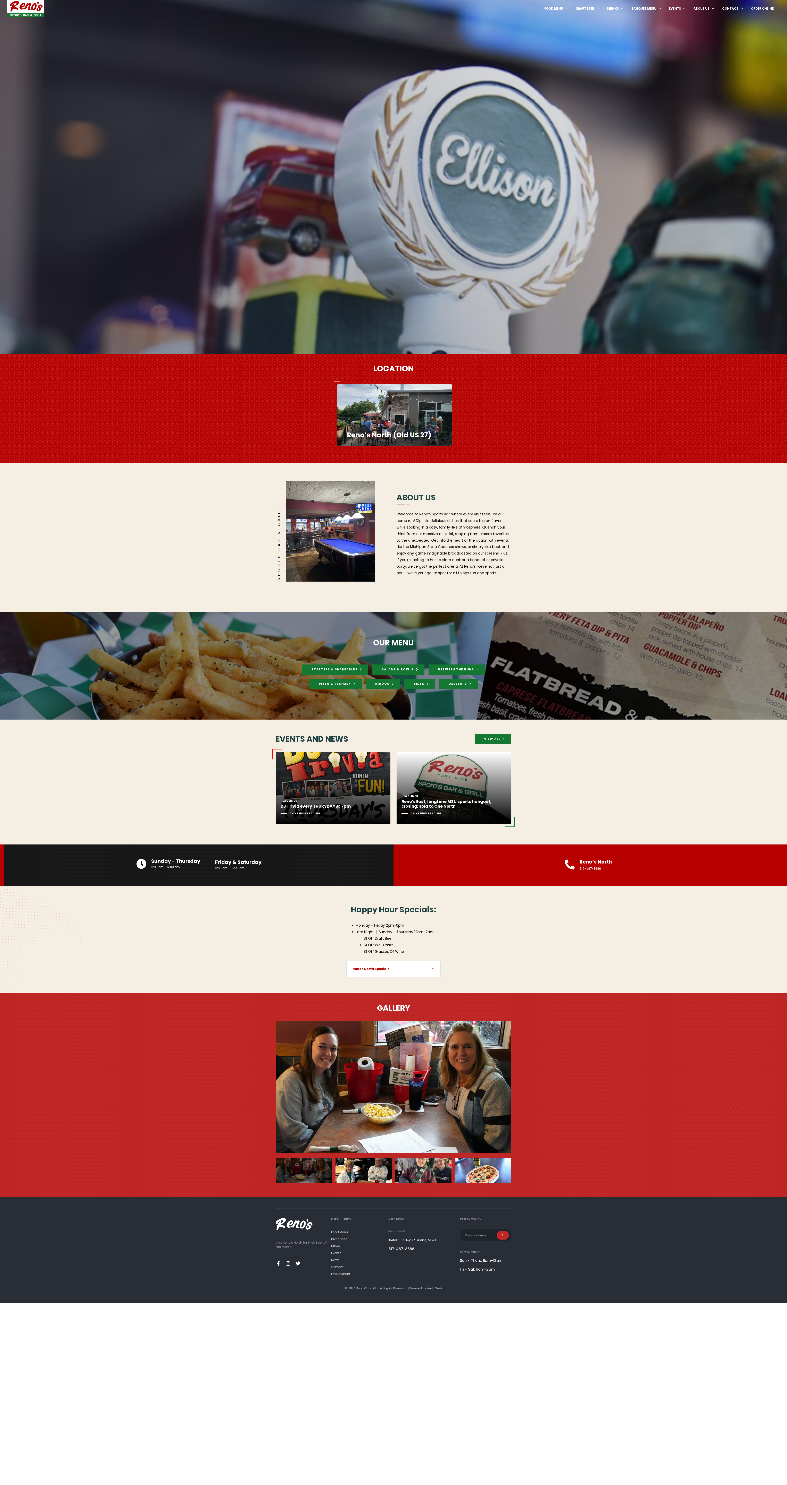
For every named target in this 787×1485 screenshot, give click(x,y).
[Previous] (13, 177)
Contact (730, 8)
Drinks (613, 8)
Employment (340, 1274)
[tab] (393, 969)
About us (702, 8)
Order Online (762, 8)
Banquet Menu (643, 8)
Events (675, 8)
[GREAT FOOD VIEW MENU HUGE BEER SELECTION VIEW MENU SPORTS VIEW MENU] (393, 177)
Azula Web (434, 1288)
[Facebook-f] (278, 1263)
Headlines (289, 800)
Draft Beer (585, 8)
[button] (393, 969)
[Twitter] (297, 1263)
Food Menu (553, 8)
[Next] (774, 177)
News (335, 1260)
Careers (337, 1267)
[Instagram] (287, 1263)
